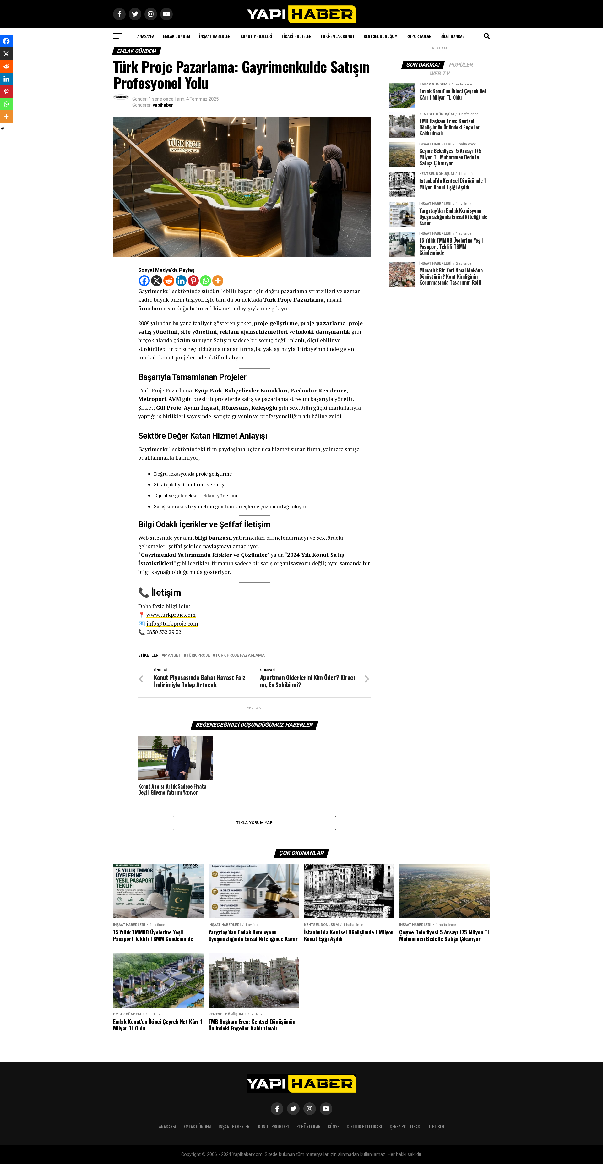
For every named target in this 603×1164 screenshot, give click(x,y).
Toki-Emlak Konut (337, 36)
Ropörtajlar (419, 36)
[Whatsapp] (205, 280)
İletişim (436, 1126)
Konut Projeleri (256, 36)
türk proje (198, 655)
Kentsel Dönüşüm (381, 36)
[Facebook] (144, 280)
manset (172, 655)
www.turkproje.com (171, 614)
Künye (333, 1126)
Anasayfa (145, 36)
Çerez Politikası (405, 1126)
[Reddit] (168, 280)
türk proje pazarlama (240, 655)
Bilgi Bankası (453, 36)
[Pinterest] (193, 280)
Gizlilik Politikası (364, 1126)
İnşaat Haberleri (215, 36)
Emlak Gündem (176, 36)
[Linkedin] (181, 280)
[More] (217, 280)
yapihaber (163, 104)
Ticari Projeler (296, 36)
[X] (156, 280)
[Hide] (2, 128)
